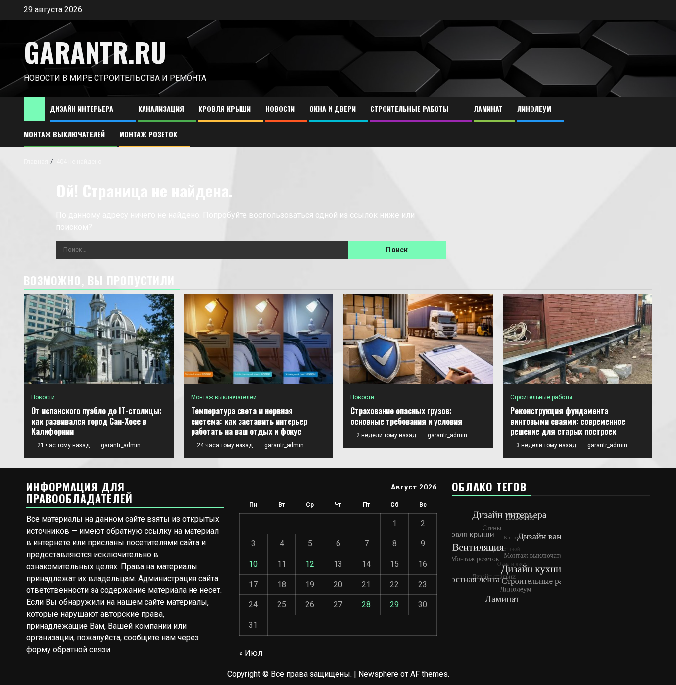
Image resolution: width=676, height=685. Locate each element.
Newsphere (378, 674)
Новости (280, 108)
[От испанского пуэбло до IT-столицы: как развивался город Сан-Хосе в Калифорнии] (99, 339)
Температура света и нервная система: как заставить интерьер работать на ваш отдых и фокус (249, 421)
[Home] (34, 108)
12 (309, 564)
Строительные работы (409, 108)
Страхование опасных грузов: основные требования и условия (406, 416)
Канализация (161, 108)
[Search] (645, 122)
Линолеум (534, 108)
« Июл (250, 653)
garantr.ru (95, 52)
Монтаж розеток (148, 134)
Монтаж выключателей (64, 134)
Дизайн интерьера (81, 108)
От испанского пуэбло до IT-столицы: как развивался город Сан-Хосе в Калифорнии (96, 421)
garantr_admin (121, 445)
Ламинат (488, 108)
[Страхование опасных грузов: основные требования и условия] (418, 339)
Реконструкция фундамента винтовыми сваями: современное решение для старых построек (567, 421)
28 (366, 604)
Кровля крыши (224, 108)
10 (253, 564)
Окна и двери (332, 108)
